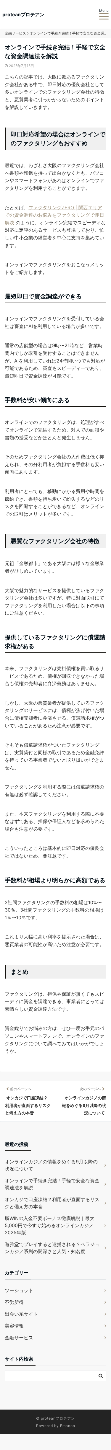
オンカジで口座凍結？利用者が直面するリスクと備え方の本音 (52, 1202)
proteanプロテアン (23, 14)
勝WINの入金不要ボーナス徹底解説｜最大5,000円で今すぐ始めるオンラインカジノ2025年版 (49, 1225)
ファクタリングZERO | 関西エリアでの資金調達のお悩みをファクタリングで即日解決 (54, 215)
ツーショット (19, 1290)
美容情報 (14, 1326)
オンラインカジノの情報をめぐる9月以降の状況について (51, 1165)
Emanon (67, 1425)
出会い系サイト (21, 1314)
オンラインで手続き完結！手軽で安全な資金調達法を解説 (52, 1184)
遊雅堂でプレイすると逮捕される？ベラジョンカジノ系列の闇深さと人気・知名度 (52, 1247)
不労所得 (14, 1302)
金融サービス (19, 1337)
